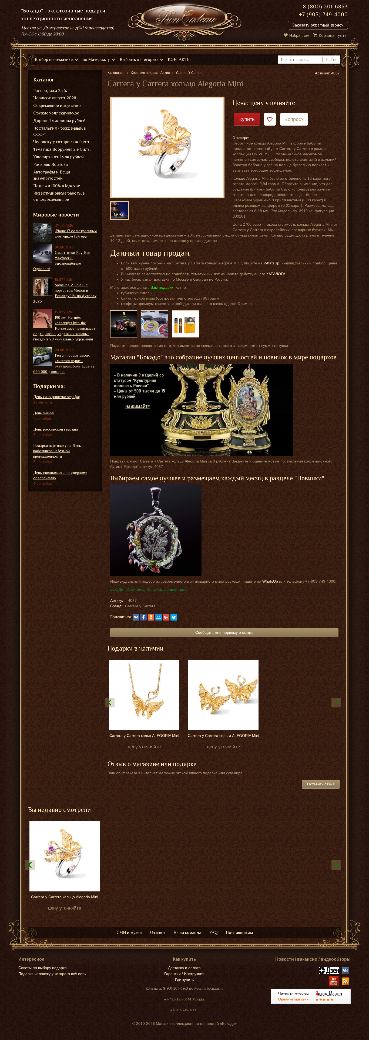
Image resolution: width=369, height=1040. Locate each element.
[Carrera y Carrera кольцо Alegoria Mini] (167, 147)
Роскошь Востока (50, 164)
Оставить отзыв (320, 784)
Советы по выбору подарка (42, 968)
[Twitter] (173, 617)
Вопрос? (294, 119)
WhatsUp (271, 263)
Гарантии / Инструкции (184, 974)
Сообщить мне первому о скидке (224, 632)
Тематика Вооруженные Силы (61, 149)
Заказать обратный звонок (318, 25)
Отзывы (157, 932)
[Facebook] (143, 617)
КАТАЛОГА (275, 274)
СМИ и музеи (129, 932)
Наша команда (187, 932)
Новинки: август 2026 (54, 98)
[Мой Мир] (158, 617)
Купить (246, 119)
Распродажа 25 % (50, 90)
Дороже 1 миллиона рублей (59, 120)
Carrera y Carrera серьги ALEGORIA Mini (223, 735)
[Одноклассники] (151, 617)
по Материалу (96, 59)
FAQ (213, 932)
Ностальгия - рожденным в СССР (59, 131)
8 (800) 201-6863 (325, 6)
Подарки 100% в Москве (56, 185)
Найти (331, 59)
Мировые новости (56, 215)
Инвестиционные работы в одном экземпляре (59, 196)
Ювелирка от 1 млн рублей (58, 157)
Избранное (299, 35)
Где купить (184, 979)
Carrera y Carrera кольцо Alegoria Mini (64, 897)
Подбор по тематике (53, 59)
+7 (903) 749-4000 (323, 14)
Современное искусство (57, 105)
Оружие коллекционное (56, 113)
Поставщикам (239, 932)
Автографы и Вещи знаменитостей (51, 175)
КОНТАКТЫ (179, 59)
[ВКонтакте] (136, 617)
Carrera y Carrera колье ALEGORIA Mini (144, 735)
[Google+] (166, 617)
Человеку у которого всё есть (62, 141)
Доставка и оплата (184, 968)
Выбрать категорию (139, 59)
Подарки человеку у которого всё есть (52, 974)
